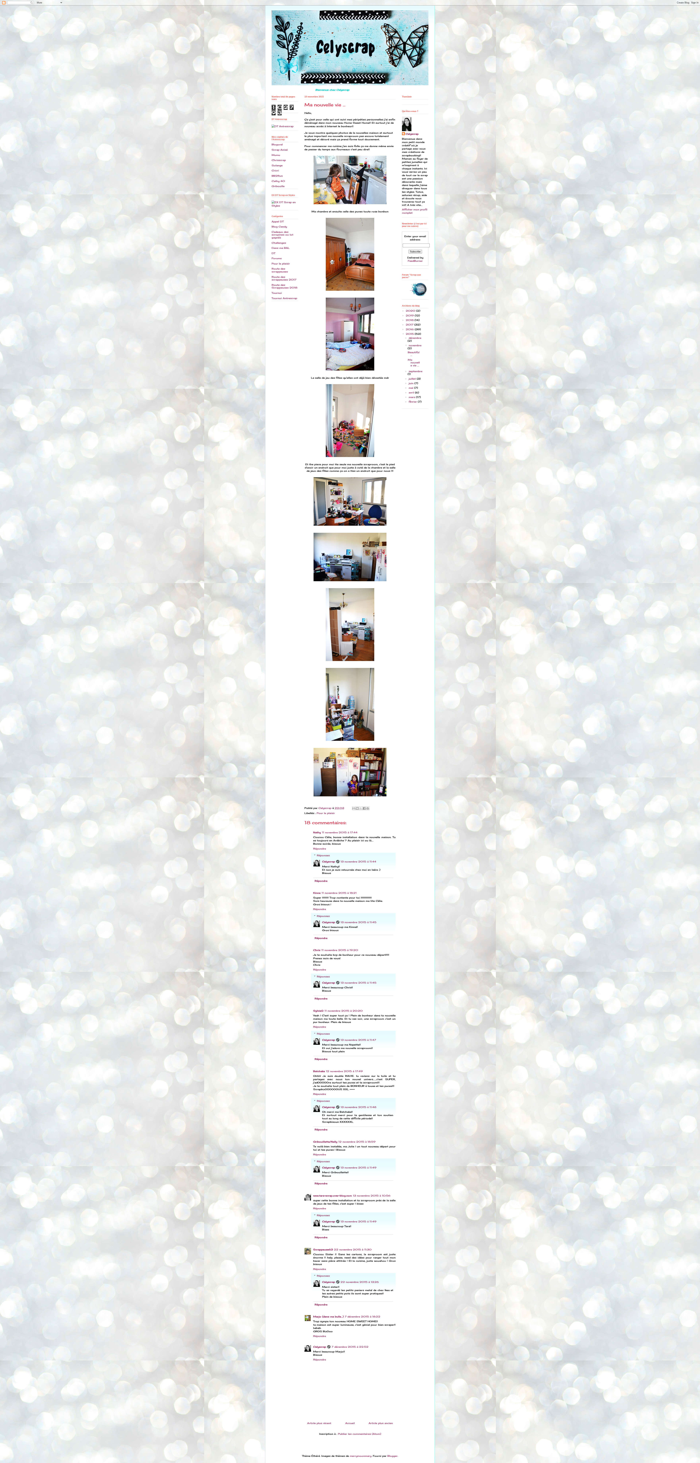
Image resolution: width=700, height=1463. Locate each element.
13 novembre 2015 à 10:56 (371, 1195)
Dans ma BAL (280, 247)
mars (412, 397)
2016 (410, 329)
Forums (277, 258)
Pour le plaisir (326, 813)
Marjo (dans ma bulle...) (328, 1316)
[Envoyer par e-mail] (354, 808)
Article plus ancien (381, 1423)
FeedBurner (415, 260)
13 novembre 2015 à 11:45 (358, 922)
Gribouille (278, 186)
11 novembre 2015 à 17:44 (339, 832)
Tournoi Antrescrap (284, 298)
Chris (316, 950)
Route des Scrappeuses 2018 (284, 286)
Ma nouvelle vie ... (414, 362)
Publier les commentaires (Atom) (359, 1433)
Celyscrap (328, 861)
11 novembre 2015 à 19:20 (339, 950)
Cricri (275, 170)
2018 (410, 320)
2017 (410, 324)
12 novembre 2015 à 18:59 (357, 1141)
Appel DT (278, 221)
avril (412, 392)
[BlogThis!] (357, 808)
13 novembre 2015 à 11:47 (358, 1039)
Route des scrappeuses (280, 270)
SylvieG (318, 1010)
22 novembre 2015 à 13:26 (360, 1281)
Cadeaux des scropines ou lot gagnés (282, 234)
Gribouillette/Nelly (325, 1141)
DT (273, 253)
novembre (415, 345)
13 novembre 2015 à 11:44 (358, 861)
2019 (410, 315)
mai (411, 387)
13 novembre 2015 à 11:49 (358, 1167)
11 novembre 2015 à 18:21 (339, 892)
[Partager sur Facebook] (364, 808)
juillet (413, 378)
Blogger (392, 1455)
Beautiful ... (413, 354)
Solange (277, 165)
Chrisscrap (279, 160)
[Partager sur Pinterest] (368, 808)
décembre (415, 337)
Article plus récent (319, 1423)
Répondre (319, 848)
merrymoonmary (360, 1455)
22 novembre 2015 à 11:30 (353, 1249)
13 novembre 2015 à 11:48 (358, 1107)
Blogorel (277, 144)
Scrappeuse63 (323, 1249)
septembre (415, 371)
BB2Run (277, 175)
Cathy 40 (278, 181)
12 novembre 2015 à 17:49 (344, 1071)
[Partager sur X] (361, 808)
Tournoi (277, 292)
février (413, 401)
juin (411, 383)
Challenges (279, 242)
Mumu (276, 155)
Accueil (350, 1423)
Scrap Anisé (280, 149)
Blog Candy (279, 226)
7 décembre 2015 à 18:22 (362, 1316)
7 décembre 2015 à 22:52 (350, 1346)
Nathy (317, 832)
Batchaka (319, 1071)
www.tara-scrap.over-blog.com (332, 1195)
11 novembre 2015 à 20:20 (343, 1010)
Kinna (316, 892)
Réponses (323, 855)
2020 (411, 310)
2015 (410, 333)
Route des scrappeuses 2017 (284, 278)
